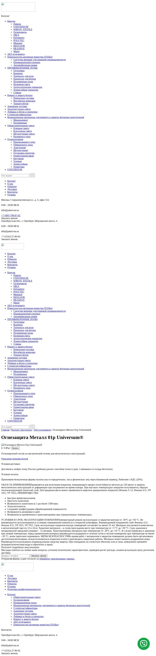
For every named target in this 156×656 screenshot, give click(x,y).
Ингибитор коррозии (24, 101)
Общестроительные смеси (20, 125)
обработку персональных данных (57, 558)
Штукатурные (20, 150)
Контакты (12, 192)
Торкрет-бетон (20, 103)
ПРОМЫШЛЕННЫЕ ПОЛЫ (22, 68)
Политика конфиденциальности (24, 589)
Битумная (18, 158)
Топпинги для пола (23, 76)
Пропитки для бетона (24, 79)
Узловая (17, 161)
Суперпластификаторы (19, 114)
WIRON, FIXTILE (22, 29)
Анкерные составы (17, 106)
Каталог (11, 181)
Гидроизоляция (15, 139)
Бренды (11, 21)
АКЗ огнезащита (16, 54)
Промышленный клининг (26, 62)
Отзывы (11, 194)
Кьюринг (18, 73)
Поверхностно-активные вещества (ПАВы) (30, 57)
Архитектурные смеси (19, 109)
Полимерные (20, 122)
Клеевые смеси (21, 128)
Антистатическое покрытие (27, 87)
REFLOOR (19, 46)
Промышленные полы (25, 602)
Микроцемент (20, 120)
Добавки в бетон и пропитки (22, 112)
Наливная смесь (21, 84)
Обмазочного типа (23, 144)
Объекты (12, 186)
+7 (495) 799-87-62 (10, 215)
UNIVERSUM (20, 26)
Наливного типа (21, 136)
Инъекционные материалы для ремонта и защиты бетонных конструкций (45, 117)
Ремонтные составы (23, 98)
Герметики (19, 166)
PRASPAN (19, 48)
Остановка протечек (24, 153)
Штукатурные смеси (24, 133)
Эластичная (19, 147)
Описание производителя (14, 458)
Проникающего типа (24, 142)
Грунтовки (19, 70)
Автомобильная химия (25, 65)
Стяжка (17, 92)
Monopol (17, 43)
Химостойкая (20, 164)
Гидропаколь (20, 32)
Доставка (12, 189)
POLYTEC (18, 40)
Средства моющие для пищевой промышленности (39, 59)
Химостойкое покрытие (25, 90)
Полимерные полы (23, 81)
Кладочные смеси (22, 131)
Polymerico (18, 37)
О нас (10, 183)
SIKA (16, 35)
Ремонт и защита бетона (19, 95)
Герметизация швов (23, 155)
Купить (15, 448)
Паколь (17, 24)
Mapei (16, 51)
